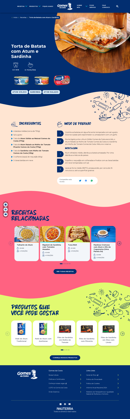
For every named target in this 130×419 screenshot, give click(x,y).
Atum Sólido (19, 92)
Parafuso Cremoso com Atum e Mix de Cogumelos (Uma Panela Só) (102, 248)
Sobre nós (79, 6)
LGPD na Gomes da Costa (58, 388)
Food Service (92, 6)
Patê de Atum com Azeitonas (43, 340)
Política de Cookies (93, 383)
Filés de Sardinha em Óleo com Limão (108, 340)
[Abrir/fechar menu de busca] (117, 6)
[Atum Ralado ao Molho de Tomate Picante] (41, 80)
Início (15, 17)
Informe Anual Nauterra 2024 (96, 388)
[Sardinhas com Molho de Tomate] (62, 80)
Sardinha (35, 92)
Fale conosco (106, 6)
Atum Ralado (51, 92)
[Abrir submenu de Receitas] (26, 6)
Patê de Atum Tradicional (21, 340)
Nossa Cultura (53, 375)
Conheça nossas (57, 383)
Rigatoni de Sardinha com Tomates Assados (51, 247)
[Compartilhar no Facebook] (86, 180)
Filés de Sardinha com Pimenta (86, 340)
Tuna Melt (72, 245)
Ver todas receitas (65, 271)
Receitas (20, 6)
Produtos (33, 6)
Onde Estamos (54, 392)
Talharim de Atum (25, 245)
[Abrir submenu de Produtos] (39, 6)
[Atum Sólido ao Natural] (21, 80)
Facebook (6, 209)
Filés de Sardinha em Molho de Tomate (65, 340)
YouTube (6, 214)
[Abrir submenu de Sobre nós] (86, 6)
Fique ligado (48, 6)
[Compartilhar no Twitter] (80, 180)
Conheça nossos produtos (65, 358)
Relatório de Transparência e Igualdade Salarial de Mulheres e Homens (100, 393)
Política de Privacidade (94, 379)
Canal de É (91, 375)
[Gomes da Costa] (65, 6)
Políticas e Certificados (57, 379)
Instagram (6, 205)
